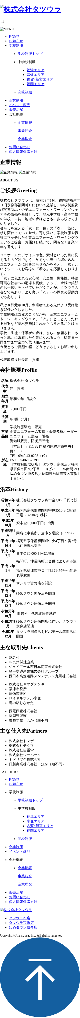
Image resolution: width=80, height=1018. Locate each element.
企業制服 (16, 100)
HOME (14, 36)
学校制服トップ (30, 54)
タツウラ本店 (19, 918)
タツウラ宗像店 (21, 923)
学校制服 (16, 45)
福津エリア (35, 70)
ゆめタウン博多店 (23, 927)
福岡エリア (35, 84)
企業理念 (25, 139)
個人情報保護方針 (23, 152)
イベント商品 (19, 105)
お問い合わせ (19, 147)
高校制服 (25, 92)
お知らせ (16, 41)
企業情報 (25, 122)
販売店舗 (16, 110)
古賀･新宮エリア (40, 79)
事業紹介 (25, 131)
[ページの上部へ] (40, 1016)
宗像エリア (35, 75)
